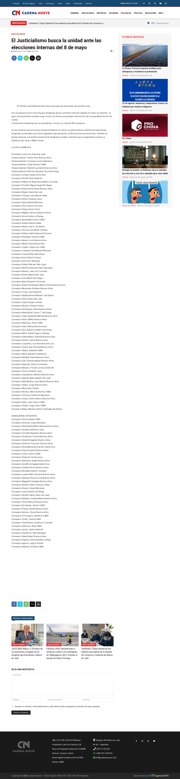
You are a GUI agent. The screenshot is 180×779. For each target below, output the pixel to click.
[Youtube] (160, 3)
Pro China (126, 138)
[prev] (114, 23)
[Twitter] (155, 3)
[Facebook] (144, 3)
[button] (166, 3)
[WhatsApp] (26, 58)
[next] (118, 23)
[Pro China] (145, 125)
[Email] (32, 58)
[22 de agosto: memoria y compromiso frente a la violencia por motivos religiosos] (145, 90)
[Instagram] (149, 3)
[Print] (38, 58)
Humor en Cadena (129, 205)
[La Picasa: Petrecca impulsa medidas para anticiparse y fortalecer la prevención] (145, 55)
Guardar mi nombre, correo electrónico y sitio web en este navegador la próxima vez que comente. (57, 706)
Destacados (18, 34)
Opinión (125, 142)
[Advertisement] (62, 83)
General (125, 75)
